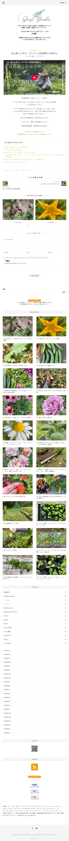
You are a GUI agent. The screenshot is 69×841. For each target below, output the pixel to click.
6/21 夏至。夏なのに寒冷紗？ (14, 149)
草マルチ (53, 813)
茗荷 (49, 813)
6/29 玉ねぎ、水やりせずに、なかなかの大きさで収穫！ (50, 391)
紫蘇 (46, 813)
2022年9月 (7, 725)
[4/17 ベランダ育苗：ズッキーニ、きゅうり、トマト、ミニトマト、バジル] (51, 565)
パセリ (26, 811)
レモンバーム (58, 811)
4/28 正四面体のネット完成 (10, 523)
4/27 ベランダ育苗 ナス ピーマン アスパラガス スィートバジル (51, 524)
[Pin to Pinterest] (33, 177)
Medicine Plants (35, 608)
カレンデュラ (18, 808)
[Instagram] (60, 2)
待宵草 (17, 813)
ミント (40, 811)
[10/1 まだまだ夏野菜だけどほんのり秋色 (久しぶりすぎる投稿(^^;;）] (51, 484)
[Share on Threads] (37, 177)
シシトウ (56, 808)
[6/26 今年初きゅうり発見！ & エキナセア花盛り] (18, 405)
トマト (36, 604)
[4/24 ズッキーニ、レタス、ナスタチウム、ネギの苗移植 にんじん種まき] (51, 538)
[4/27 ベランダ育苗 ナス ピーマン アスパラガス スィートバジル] (51, 511)
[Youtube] (62, 2)
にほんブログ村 (34, 787)
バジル (36, 600)
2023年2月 (7, 709)
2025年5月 (7, 658)
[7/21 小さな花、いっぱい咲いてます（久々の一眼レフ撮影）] (18, 209)
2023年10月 (7, 678)
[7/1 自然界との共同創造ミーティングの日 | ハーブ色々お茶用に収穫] (18, 378)
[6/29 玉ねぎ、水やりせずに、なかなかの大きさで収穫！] (51, 378)
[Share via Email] (41, 177)
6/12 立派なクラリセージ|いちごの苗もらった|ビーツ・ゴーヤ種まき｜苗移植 (50, 443)
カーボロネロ (26, 808)
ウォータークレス (46, 806)
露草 (20, 815)
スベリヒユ (6, 811)
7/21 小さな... (18, 222)
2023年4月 (7, 701)
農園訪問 (35, 592)
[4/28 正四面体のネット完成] (18, 511)
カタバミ (5, 808)
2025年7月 (7, 650)
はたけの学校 (35, 627)
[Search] (65, 2)
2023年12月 (7, 674)
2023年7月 (7, 689)
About (35, 639)
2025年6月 (7, 654)
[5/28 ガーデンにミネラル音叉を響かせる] (18, 484)
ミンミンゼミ (29, 170)
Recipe (35, 619)
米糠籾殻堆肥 (40, 813)
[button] (5, 212)
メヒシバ (45, 811)
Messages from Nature (35, 612)
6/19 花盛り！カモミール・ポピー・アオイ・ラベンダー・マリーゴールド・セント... (17, 443)
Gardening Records (35, 596)
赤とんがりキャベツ (12, 815)
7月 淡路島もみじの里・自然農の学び (17, 147)
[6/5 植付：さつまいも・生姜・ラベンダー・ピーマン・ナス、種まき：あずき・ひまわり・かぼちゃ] (18, 457)
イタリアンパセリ (35, 806)
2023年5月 (7, 697)
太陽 (22, 170)
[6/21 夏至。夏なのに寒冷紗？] (51, 405)
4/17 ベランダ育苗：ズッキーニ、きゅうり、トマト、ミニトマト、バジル (50, 578)
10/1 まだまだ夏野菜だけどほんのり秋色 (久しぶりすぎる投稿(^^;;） (25, 159)
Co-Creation (35, 643)
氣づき (35, 623)
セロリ (11, 811)
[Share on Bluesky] (39, 177)
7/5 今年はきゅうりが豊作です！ (45, 365)
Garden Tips (35, 635)
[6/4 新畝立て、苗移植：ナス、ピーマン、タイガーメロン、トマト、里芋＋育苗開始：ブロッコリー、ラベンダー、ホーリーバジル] (51, 457)
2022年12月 (7, 713)
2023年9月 (7, 682)
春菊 (27, 813)
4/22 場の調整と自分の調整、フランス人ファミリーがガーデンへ (17, 578)
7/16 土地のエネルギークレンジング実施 (47, 338)
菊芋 (58, 813)
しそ (19, 806)
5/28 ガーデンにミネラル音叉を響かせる (14, 496)
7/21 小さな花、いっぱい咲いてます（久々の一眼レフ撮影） (17, 339)
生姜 (30, 813)
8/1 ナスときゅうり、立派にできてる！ (17, 162)
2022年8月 (7, 729)
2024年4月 (7, 666)
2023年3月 (7, 705)
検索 (4, 289)
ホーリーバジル (33, 811)
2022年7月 (7, 733)
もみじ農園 (35, 631)
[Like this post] (28, 177)
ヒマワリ (6, 170)
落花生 (62, 813)
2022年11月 (7, 717)
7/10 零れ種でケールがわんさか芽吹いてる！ (15, 365)
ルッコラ (51, 811)
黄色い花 (32, 815)
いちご (9, 806)
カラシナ (10, 808)
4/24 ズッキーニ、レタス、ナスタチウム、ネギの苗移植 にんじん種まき (50, 551)
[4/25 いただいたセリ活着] (18, 538)
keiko (32, 56)
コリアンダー (50, 808)
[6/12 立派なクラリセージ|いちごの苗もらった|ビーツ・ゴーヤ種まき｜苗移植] (51, 430)
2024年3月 (7, 670)
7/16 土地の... (51, 222)
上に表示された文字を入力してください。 (16, 263)
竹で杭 (16, 170)
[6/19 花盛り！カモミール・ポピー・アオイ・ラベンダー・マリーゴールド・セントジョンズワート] (18, 430)
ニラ (15, 811)
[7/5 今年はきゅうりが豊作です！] (51, 353)
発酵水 (34, 813)
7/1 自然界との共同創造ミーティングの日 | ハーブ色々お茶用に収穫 (17, 391)
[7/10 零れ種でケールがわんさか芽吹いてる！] (18, 353)
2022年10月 (7, 721)
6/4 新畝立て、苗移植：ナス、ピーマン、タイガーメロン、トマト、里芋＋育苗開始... (51, 470)
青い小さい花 (25, 815)
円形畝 (4, 813)
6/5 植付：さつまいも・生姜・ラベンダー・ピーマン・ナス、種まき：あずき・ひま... (17, 470)
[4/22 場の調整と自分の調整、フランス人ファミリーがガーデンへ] (18, 565)
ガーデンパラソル (36, 808)
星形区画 (22, 813)
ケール (43, 808)
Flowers (35, 616)
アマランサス (25, 806)
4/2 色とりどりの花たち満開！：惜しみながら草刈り (21, 152)
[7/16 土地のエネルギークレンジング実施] (50, 209)
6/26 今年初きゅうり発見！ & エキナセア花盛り (17, 417)
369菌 (4, 806)
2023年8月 (7, 686)
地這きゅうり (11, 813)
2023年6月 (7, 693)
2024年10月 (7, 662)
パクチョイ (20, 811)
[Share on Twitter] (31, 177)
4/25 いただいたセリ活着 (10, 550)
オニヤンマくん (55, 806)
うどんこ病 (14, 806)
